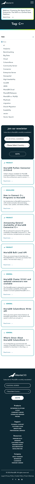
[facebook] (12, 479)
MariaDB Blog (17, 438)
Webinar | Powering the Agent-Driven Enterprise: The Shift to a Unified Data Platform (17, 12)
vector (5, 113)
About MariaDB (17, 456)
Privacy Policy (10, 476)
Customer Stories (18, 442)
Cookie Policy (19, 476)
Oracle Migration (9, 107)
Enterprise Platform (17, 408)
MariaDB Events (17, 444)
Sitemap (31, 476)
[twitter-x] (15, 479)
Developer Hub (17, 448)
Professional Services (17, 430)
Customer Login (17, 426)
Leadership (17, 460)
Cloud (5, 59)
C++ (4, 42)
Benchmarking (8, 52)
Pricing (17, 416)
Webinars (17, 440)
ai (4, 45)
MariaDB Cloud (8, 89)
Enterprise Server (9, 72)
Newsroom (17, 458)
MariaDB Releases (10, 93)
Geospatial (7, 76)
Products (17, 406)
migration (7, 103)
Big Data (6, 55)
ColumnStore (8, 62)
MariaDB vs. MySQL (10, 96)
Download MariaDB (17, 414)
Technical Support (17, 424)
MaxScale (6, 100)
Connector (7, 69)
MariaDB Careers (17, 463)
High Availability (9, 79)
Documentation (17, 446)
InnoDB (6, 83)
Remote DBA (17, 428)
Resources (18, 436)
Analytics (6, 49)
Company (17, 454)
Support (17, 422)
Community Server (10, 66)
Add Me (17, 154)
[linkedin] (19, 479)
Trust (26, 476)
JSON (5, 86)
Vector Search (8, 117)
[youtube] (22, 479)
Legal (3, 476)
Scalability (7, 110)
